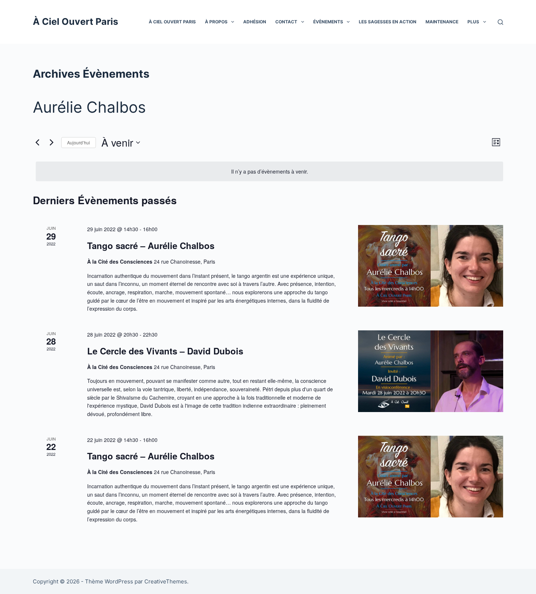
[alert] (269, 172)
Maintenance (442, 21)
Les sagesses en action (387, 21)
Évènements (328, 21)
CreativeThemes (165, 581)
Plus (473, 21)
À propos (216, 21)
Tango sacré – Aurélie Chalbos (150, 245)
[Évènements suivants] (51, 142)
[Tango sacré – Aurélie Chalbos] (430, 266)
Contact (286, 21)
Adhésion (254, 21)
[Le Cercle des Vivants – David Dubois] (430, 371)
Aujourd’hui (78, 142)
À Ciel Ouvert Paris (75, 21)
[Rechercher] (500, 22)
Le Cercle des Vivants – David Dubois (165, 351)
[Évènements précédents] (37, 142)
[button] (232, 22)
